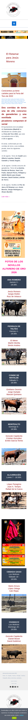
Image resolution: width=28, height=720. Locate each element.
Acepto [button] (14, 717)
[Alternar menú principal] (14, 23)
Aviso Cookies (14, 681)
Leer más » (5, 196)
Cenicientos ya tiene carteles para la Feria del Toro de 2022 (12, 93)
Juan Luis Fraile (20, 101)
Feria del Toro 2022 (8, 101)
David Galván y (13, 100)
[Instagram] (15, 687)
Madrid (5, 102)
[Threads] (13, 687)
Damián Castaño (7, 100)
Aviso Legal (14, 683)
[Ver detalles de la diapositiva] (14, 308)
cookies (21, 715)
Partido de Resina (10, 102)
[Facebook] (10, 687)
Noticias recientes (15, 103)
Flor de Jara (14, 101)
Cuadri (3, 100)
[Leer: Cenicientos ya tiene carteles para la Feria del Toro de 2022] (14, 79)
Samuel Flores (20, 102)
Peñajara (16, 102)
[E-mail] (17, 687)
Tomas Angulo (8, 103)
